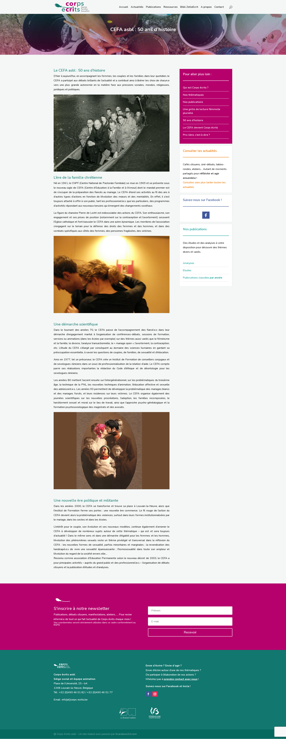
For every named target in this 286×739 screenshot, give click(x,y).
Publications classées (202, 278)
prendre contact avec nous (180, 679)
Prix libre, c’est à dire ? (196, 135)
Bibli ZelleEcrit (189, 7)
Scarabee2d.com (126, 734)
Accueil (123, 7)
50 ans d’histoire (193, 120)
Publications (153, 7)
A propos (206, 7)
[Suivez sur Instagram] (155, 694)
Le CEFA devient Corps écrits (200, 127)
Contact (219, 7)
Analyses (188, 263)
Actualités (137, 7)
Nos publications (193, 102)
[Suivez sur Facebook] (148, 694)
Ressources (171, 7)
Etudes (187, 270)
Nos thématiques (193, 95)
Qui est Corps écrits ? (195, 87)
